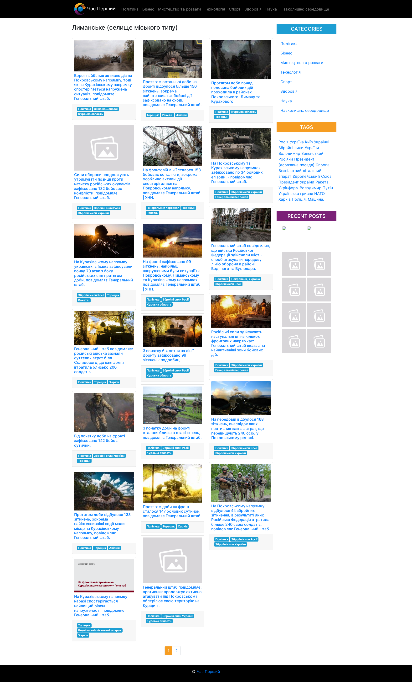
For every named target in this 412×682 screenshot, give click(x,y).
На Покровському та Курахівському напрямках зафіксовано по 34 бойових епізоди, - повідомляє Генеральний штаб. (237, 172)
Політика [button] (130, 9)
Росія (283, 142)
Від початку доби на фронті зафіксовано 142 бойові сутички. (99, 440)
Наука (286, 100)
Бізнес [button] (148, 9)
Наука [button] (271, 9)
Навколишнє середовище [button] (305, 9)
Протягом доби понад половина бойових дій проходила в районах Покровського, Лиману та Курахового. (235, 92)
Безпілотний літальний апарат (99, 630)
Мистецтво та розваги (301, 62)
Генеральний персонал (163, 207)
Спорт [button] (235, 9)
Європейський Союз (312, 176)
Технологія (290, 72)
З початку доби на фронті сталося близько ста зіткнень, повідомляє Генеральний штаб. (172, 433)
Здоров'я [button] (253, 9)
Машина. (316, 199)
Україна (297, 142)
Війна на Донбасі (106, 109)
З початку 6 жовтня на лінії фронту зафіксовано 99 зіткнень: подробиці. (168, 355)
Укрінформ (288, 187)
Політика (289, 43)
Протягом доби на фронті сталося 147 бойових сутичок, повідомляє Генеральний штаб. (172, 511)
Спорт (286, 81)
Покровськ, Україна (245, 279)
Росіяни (285, 159)
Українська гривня (295, 193)
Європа (323, 164)
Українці (321, 142)
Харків (284, 199)
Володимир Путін (316, 187)
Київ (309, 142)
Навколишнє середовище (304, 110)
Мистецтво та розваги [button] (179, 9)
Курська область (90, 114)
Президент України (296, 182)
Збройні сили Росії (107, 208)
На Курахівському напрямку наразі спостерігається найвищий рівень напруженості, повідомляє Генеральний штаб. (100, 605)
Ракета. (322, 182)
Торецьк (113, 295)
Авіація (114, 548)
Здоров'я (289, 91)
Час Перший (101, 8)
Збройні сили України (298, 147)
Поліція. (299, 199)
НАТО (319, 193)
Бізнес (286, 53)
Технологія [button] (215, 9)
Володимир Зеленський (301, 153)
